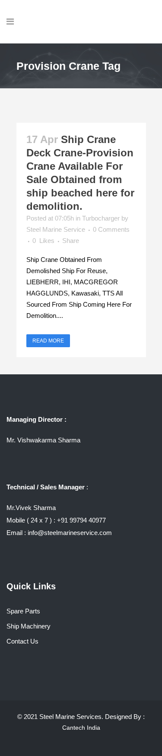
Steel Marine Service (55, 229)
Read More (48, 341)
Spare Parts (23, 611)
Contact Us (22, 641)
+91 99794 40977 (81, 520)
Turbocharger (101, 218)
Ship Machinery (28, 626)
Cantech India (81, 727)
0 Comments (111, 229)
